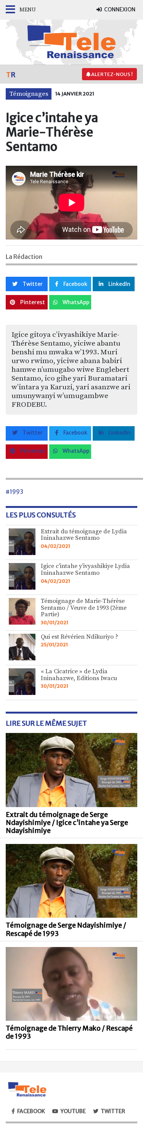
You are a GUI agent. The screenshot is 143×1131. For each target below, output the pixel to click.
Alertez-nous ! (111, 74)
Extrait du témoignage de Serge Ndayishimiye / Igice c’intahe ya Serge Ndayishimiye (67, 823)
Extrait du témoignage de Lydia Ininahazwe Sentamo (84, 535)
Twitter (32, 284)
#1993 (14, 491)
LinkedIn (118, 284)
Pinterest (32, 302)
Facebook (74, 284)
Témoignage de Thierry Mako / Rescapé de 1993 (69, 1032)
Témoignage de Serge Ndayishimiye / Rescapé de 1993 (66, 929)
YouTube (73, 1111)
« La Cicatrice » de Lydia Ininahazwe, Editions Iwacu (79, 675)
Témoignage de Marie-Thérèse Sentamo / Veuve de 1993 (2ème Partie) (84, 607)
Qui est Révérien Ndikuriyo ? (79, 637)
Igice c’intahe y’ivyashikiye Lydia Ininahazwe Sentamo (85, 569)
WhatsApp (75, 302)
